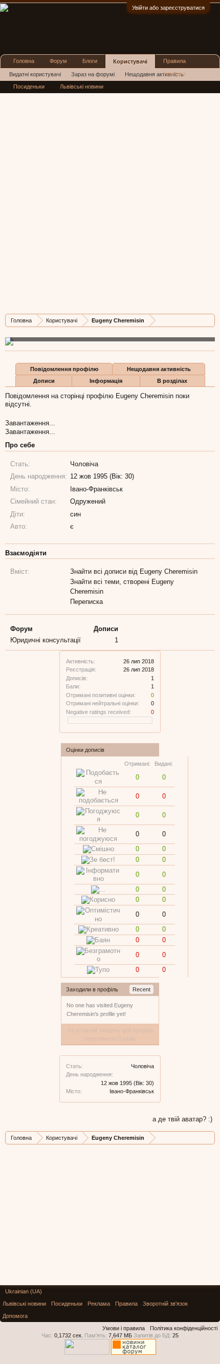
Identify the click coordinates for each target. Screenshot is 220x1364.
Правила (174, 61)
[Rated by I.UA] (86, 1353)
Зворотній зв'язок (165, 1304)
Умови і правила (123, 1328)
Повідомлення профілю (64, 369)
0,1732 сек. (68, 1335)
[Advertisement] (110, 196)
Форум (58, 61)
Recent (141, 989)
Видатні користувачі (35, 74)
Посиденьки (29, 86)
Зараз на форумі (93, 74)
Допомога (15, 1316)
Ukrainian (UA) (23, 1291)
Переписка (86, 601)
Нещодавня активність (159, 369)
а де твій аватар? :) (182, 1119)
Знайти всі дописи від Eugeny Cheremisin (133, 571)
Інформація (106, 381)
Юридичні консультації (45, 640)
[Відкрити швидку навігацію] (208, 320)
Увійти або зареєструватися (168, 8)
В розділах (172, 381)
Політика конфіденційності (183, 1328)
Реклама (174, 74)
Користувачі (130, 61)
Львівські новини (81, 86)
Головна (23, 61)
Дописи (44, 381)
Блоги (89, 61)
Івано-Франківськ (131, 1091)
